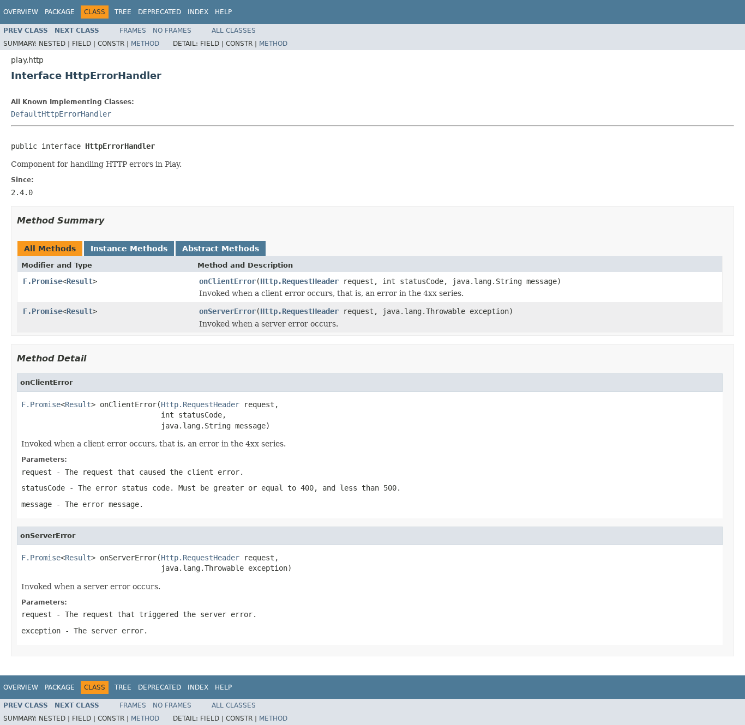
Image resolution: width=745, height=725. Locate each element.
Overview (20, 12)
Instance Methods (129, 248)
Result (80, 281)
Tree (123, 12)
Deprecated (159, 12)
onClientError (227, 281)
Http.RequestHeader (299, 281)
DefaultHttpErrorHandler (61, 114)
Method (145, 43)
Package (60, 12)
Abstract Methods (220, 248)
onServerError (227, 311)
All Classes (234, 30)
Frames (132, 30)
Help (223, 12)
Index (198, 12)
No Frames (172, 30)
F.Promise (42, 281)
